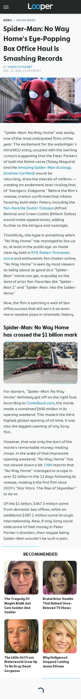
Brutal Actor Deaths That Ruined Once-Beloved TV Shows (58, 603)
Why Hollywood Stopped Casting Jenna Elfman (56, 662)
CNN (48, 465)
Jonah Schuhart (20, 67)
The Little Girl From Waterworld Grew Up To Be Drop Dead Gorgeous (20, 664)
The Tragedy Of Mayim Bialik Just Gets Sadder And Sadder (17, 605)
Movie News (25, 20)
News (7, 20)
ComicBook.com (40, 403)
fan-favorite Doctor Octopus (28, 208)
